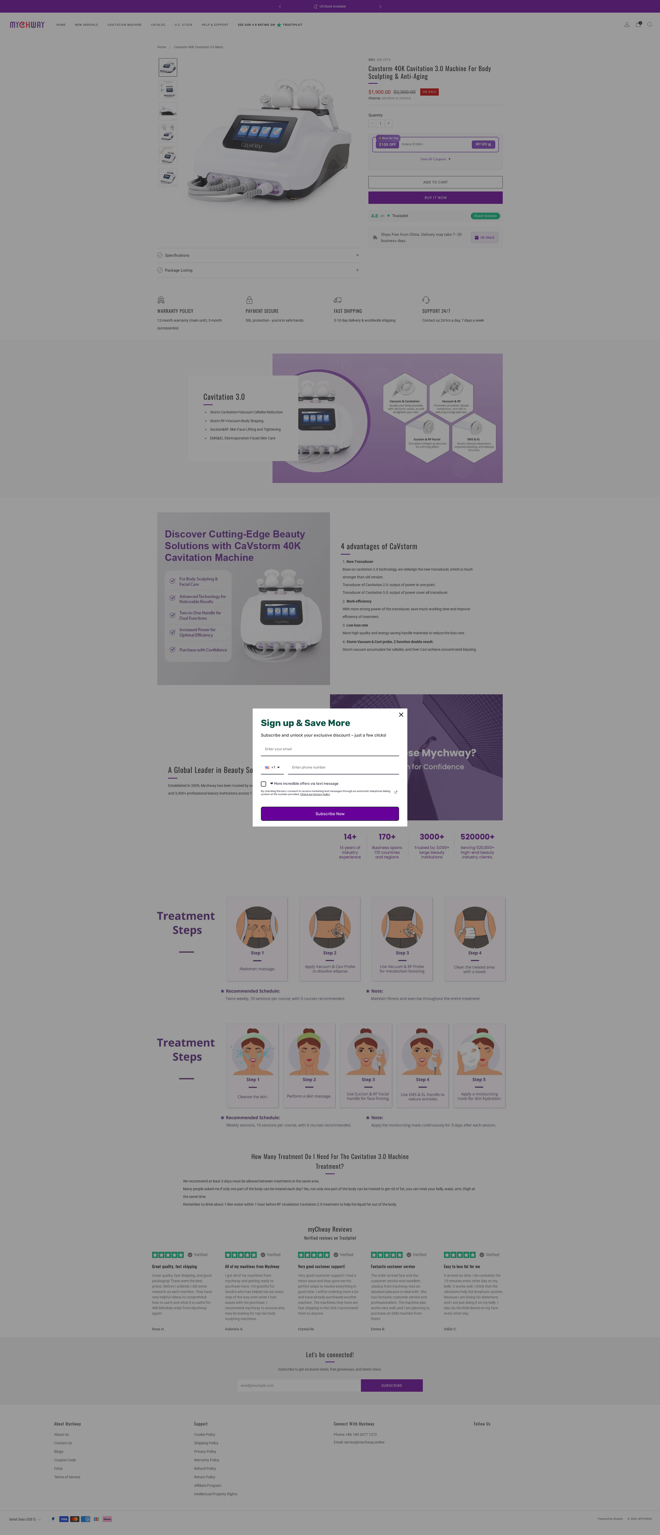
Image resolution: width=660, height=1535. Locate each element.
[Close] (401, 714)
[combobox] (272, 767)
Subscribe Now (330, 813)
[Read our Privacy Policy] (396, 792)
